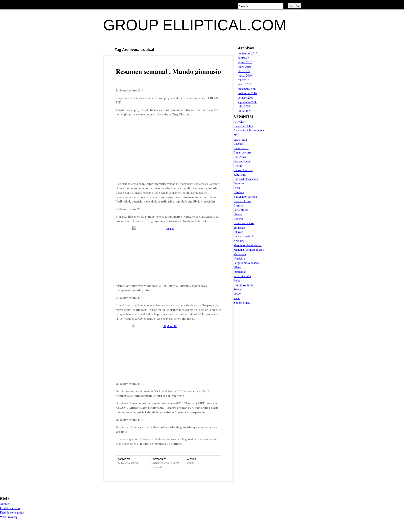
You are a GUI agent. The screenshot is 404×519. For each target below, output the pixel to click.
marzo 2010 (245, 75)
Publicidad (240, 272)
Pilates (237, 267)
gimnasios (239, 227)
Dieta (237, 188)
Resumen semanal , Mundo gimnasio (168, 71)
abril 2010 (244, 71)
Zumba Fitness (242, 303)
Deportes (239, 183)
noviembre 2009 (247, 93)
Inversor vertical (243, 236)
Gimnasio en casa (244, 223)
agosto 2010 (245, 62)
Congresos (240, 157)
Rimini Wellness (243, 285)
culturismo (240, 174)
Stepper (238, 289)
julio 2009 (244, 106)
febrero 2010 (245, 80)
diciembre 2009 (247, 89)
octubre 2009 (245, 97)
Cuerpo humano (243, 170)
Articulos (158, 463)
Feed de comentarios (12, 512)
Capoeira (239, 144)
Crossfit (238, 166)
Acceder (5, 504)
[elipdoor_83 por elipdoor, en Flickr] (168, 351)
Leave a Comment (128, 463)
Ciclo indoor (241, 148)
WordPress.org (8, 517)
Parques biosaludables (246, 263)
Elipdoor (239, 192)
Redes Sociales (242, 276)
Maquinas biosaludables (248, 245)
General (157, 467)
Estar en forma (242, 201)
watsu (237, 298)
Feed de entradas (10, 508)
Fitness (175, 463)
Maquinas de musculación (249, 250)
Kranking (239, 241)
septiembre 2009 (247, 102)
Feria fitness (241, 210)
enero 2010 (244, 84)
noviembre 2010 (247, 53)
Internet (238, 232)
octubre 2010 (245, 58)
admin (190, 463)
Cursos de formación (246, 179)
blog (167, 463)
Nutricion (239, 258)
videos (237, 294)
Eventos (238, 205)
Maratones (240, 254)
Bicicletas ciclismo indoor (249, 130)
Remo (237, 280)
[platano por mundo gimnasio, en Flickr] (168, 253)
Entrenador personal (246, 197)
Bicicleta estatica (243, 126)
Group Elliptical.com (194, 25)
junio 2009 (244, 111)
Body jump (240, 139)
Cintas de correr (243, 152)
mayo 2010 (244, 67)
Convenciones (242, 161)
